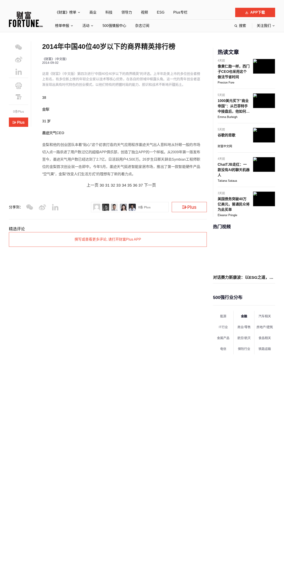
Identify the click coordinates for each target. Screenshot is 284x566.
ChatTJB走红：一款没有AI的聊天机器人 (234, 170)
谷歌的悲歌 (226, 135)
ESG (160, 12)
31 (107, 185)
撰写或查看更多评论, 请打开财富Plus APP (108, 239)
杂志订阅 (142, 26)
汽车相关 (264, 316)
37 (140, 185)
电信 (223, 349)
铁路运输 (264, 349)
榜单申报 (62, 26)
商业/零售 (244, 327)
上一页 (93, 185)
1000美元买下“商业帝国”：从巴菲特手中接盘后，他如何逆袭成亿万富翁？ (234, 106)
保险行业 (244, 349)
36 (135, 185)
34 (124, 185)
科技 (108, 12)
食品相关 (264, 338)
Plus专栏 (180, 12)
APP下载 (257, 12)
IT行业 (223, 327)
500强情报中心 (114, 26)
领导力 (126, 12)
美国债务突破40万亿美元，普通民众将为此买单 (234, 204)
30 (102, 185)
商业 (93, 12)
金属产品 (223, 338)
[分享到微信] (18, 47)
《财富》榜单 (65, 12)
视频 (144, 12)
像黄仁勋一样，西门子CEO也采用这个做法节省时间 (234, 71)
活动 (85, 26)
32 (113, 185)
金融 (244, 316)
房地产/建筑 (264, 327)
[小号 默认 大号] (18, 96)
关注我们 (264, 26)
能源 (223, 316)
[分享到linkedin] (18, 72)
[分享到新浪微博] (18, 59)
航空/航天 (244, 338)
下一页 (150, 185)
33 (118, 185)
